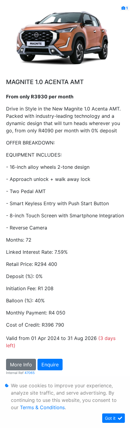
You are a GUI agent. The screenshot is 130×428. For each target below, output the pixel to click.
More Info (21, 365)
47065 (29, 373)
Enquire (50, 365)
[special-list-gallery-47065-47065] (65, 41)
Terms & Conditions (42, 407)
